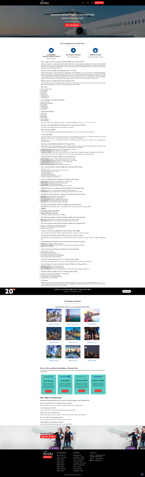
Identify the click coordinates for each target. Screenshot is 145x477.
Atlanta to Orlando (77, 455)
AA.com (44, 168)
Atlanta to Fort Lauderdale (78, 465)
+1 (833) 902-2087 (99, 458)
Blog (92, 2)
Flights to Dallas (60, 463)
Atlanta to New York (77, 468)
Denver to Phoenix (77, 467)
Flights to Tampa (60, 467)
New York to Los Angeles (78, 459)
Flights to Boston (60, 470)
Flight (88, 2)
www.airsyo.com (52, 140)
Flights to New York (61, 455)
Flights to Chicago (60, 465)
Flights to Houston (61, 461)
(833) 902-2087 (74, 25)
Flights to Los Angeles (61, 457)
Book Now (48, 391)
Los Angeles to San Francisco (79, 463)
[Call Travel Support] (142, 474)
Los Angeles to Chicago (78, 470)
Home (83, 2)
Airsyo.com (60, 161)
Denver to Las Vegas (77, 461)
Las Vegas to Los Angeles (78, 457)
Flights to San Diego (61, 468)
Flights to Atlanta (60, 459)
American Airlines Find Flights (87, 122)
